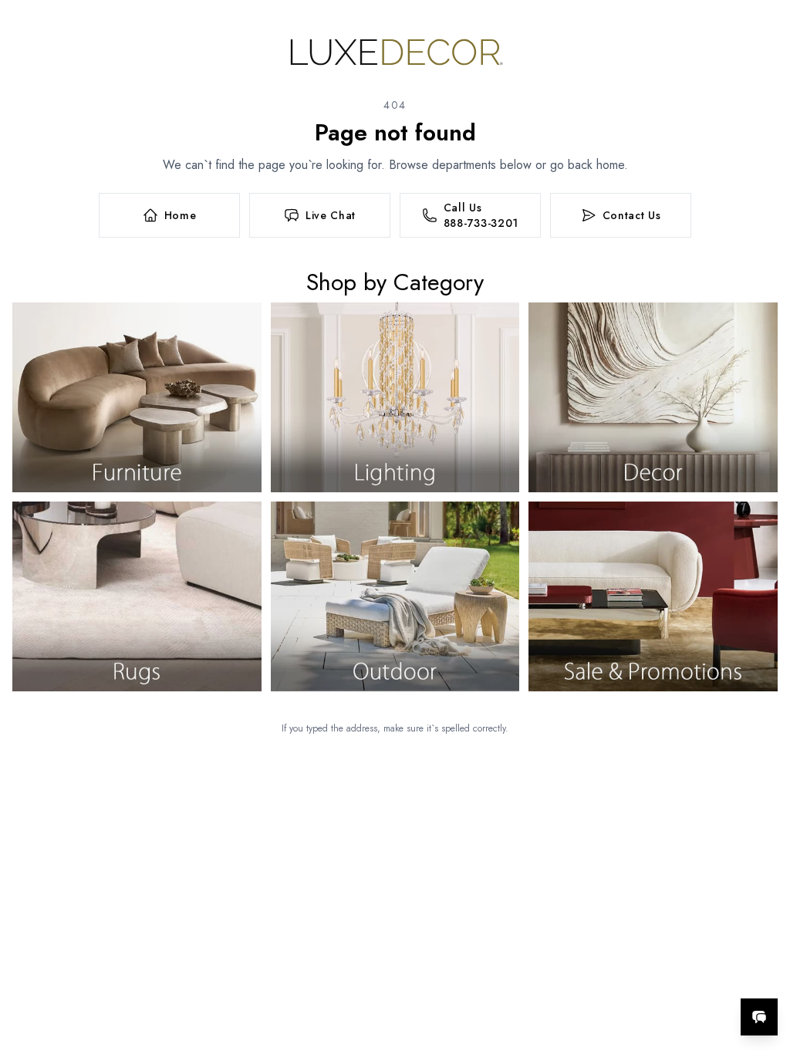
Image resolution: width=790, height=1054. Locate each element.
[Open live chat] (759, 1016)
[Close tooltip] (765, 970)
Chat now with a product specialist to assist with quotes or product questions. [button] (650, 976)
